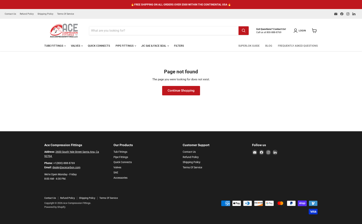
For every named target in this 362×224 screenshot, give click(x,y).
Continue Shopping (181, 90)
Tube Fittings (54, 45)
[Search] (244, 30)
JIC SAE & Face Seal (154, 45)
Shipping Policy (45, 14)
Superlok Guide (249, 45)
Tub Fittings (120, 151)
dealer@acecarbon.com (66, 167)
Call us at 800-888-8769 (268, 32)
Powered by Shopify (54, 207)
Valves (76, 45)
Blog (268, 45)
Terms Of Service (65, 14)
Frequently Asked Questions (298, 45)
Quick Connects (99, 45)
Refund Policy (27, 14)
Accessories (120, 177)
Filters (179, 45)
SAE (116, 172)
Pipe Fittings (125, 45)
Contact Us (10, 14)
